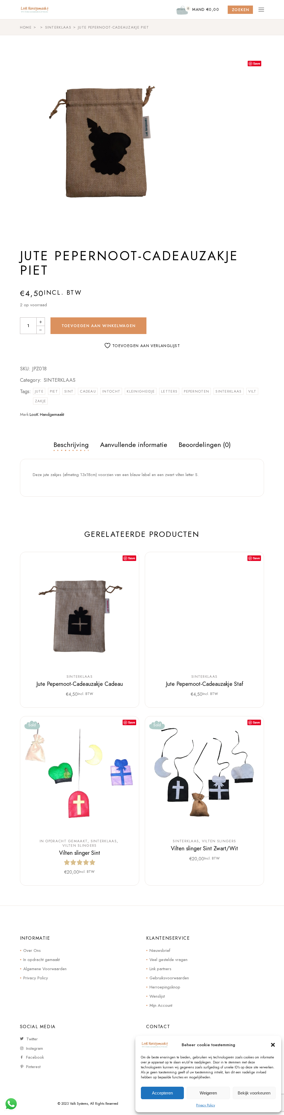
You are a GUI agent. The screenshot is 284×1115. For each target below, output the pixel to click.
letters (169, 391)
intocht (111, 391)
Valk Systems (79, 1103)
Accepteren (162, 1093)
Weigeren (208, 1093)
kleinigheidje (141, 391)
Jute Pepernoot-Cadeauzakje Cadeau (79, 684)
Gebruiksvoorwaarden (169, 978)
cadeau (88, 391)
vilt (252, 391)
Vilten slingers (79, 845)
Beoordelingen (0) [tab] (205, 444)
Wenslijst (157, 996)
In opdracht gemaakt (64, 841)
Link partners (160, 969)
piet (54, 391)
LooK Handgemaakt (47, 414)
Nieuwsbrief (159, 950)
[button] (273, 1045)
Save (256, 63)
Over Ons (32, 950)
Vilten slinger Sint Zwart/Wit (204, 849)
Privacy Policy (205, 1105)
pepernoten (196, 391)
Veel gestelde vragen (168, 960)
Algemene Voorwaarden (45, 969)
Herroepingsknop (164, 987)
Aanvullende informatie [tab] (133, 444)
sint (68, 391)
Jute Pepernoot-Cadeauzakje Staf (204, 684)
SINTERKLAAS (59, 380)
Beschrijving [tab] (71, 444)
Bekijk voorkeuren (254, 1093)
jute (39, 391)
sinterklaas (228, 391)
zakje (40, 401)
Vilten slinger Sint (79, 853)
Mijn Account (160, 1005)
